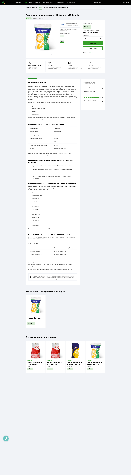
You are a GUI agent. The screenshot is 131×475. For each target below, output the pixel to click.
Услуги (43, 2)
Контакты (53, 2)
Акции (30, 2)
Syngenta (75, 23)
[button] (33, 54)
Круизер (62, 41)
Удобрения (34, 7)
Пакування (28, 7)
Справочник (37, 2)
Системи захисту (70, 2)
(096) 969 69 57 (98, 2)
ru (127, 2)
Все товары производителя (72, 25)
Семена (40, 7)
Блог (47, 2)
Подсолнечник (39, 11)
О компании (18, 2)
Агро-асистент (61, 2)
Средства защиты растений (50, 7)
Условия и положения (63, 7)
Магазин (25, 2)
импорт (62, 35)
